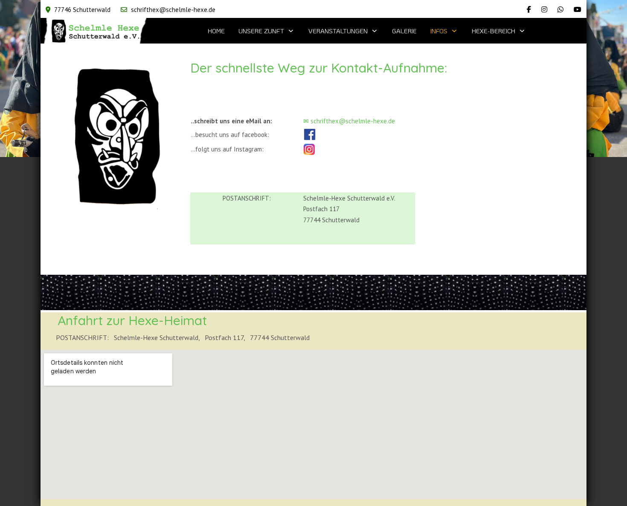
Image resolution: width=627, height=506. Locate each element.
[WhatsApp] (560, 9)
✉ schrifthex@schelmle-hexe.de (349, 121)
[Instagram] (544, 9)
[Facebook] (529, 9)
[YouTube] (577, 9)
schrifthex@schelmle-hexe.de (173, 10)
